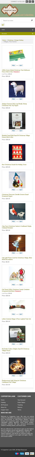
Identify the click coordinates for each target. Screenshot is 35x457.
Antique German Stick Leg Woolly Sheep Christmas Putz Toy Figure (14, 104)
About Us (3, 407)
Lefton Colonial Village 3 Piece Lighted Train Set (16, 319)
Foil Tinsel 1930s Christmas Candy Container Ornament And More (15, 290)
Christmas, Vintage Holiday (15, 40)
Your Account (21, 400)
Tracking (20, 405)
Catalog (3, 402)
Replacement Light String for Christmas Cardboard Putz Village (14, 381)
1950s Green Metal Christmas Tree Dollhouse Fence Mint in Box (16, 71)
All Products (4, 405)
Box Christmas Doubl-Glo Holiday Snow (14, 164)
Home (3, 29)
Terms (19, 410)
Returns (20, 407)
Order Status (21, 402)
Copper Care (5, 410)
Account (4, 33)
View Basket (9, 25)
